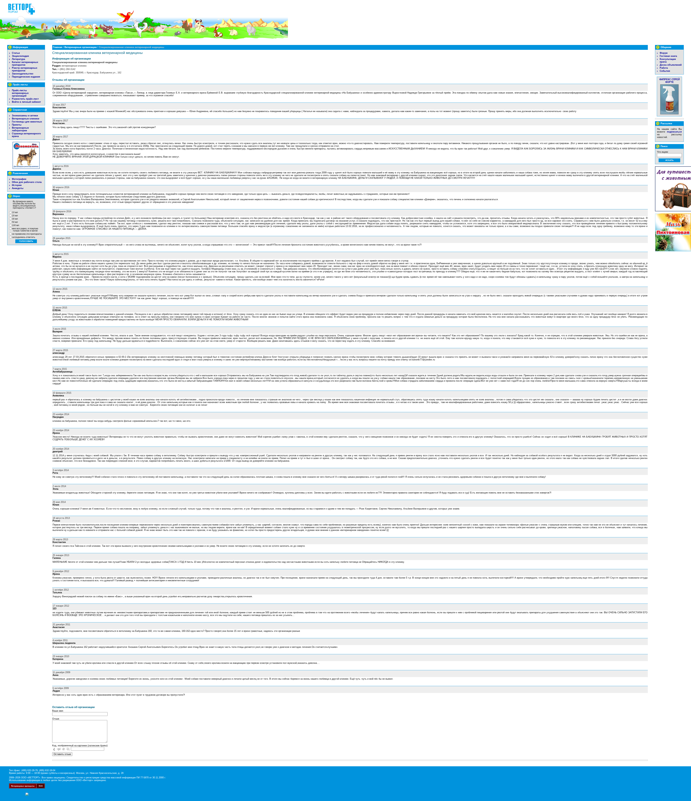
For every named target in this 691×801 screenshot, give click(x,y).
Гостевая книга (668, 56)
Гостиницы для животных (27, 121)
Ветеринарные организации (80, 47)
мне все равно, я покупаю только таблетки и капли (25, 229)
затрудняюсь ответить (23, 237)
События (665, 71)
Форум (664, 53)
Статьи (16, 53)
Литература (18, 59)
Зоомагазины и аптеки (25, 115)
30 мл (15, 219)
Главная (57, 47)
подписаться (674, 131)
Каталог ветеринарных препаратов (25, 63)
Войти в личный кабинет (26, 102)
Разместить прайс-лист (25, 98)
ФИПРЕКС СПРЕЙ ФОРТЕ (669, 80)
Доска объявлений (671, 64)
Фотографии (19, 179)
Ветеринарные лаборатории (20, 129)
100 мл (15, 225)
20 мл (15, 216)
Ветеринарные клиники (25, 118)
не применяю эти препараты (27, 234)
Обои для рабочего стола (27, 182)
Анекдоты (17, 188)
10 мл (15, 212)
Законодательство (22, 73)
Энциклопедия (20, 56)
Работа (664, 68)
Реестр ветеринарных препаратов (24, 69)
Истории (17, 185)
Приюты (16, 124)
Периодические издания (26, 76)
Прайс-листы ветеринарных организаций (20, 93)
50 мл (15, 222)
